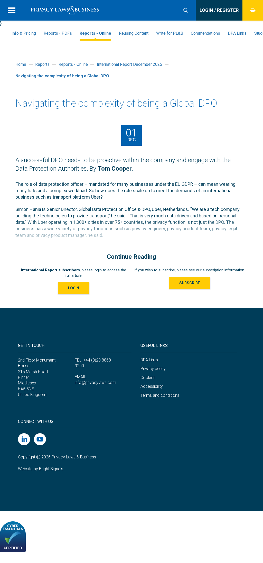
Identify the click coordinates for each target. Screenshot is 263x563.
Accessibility (151, 386)
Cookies (147, 377)
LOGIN (73, 288)
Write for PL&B (169, 33)
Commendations (205, 33)
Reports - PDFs (58, 33)
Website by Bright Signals (40, 468)
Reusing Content (133, 33)
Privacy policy (153, 368)
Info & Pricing (24, 33)
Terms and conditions (159, 395)
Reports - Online (95, 33)
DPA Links (237, 33)
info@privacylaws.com (95, 382)
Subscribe (189, 283)
